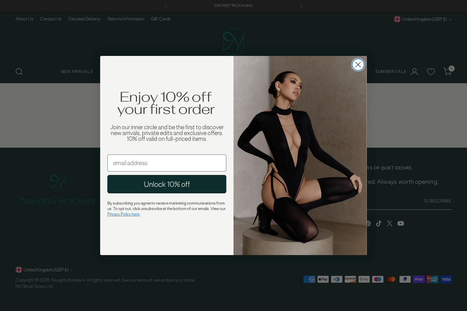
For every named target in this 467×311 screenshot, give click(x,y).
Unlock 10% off (167, 184)
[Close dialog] (358, 65)
